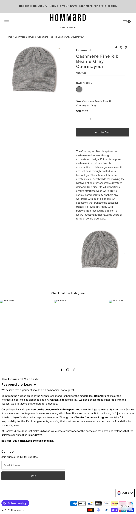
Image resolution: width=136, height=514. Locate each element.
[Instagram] (67, 370)
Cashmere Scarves (25, 36)
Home (9, 36)
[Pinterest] (74, 370)
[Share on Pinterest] (126, 47)
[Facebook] (61, 370)
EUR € (126, 492)
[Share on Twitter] (121, 47)
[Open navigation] (6, 21)
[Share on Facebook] (116, 47)
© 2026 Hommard (11, 510)
